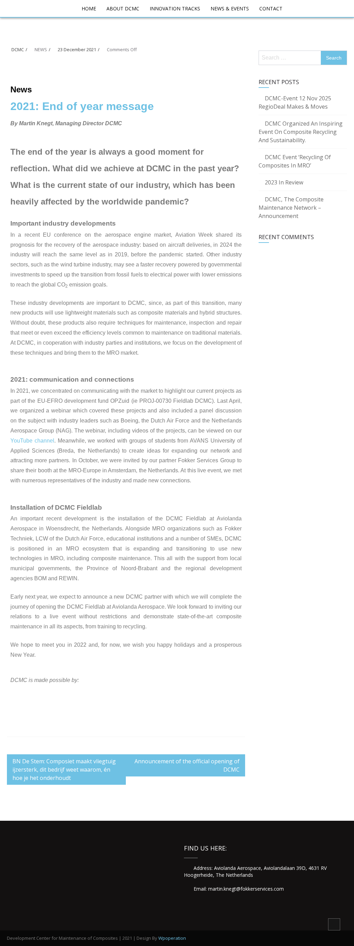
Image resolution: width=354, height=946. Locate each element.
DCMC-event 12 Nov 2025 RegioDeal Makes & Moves (295, 102)
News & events (230, 8)
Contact (270, 8)
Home (89, 8)
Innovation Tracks (175, 8)
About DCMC (122, 8)
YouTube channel (32, 441)
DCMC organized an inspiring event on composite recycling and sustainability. (301, 132)
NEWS (41, 49)
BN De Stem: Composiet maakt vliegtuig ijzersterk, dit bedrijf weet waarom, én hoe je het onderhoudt (64, 769)
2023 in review (284, 182)
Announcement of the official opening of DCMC (187, 765)
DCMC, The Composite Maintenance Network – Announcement (291, 207)
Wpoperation (172, 938)
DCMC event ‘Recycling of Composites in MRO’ (295, 161)
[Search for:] (292, 57)
